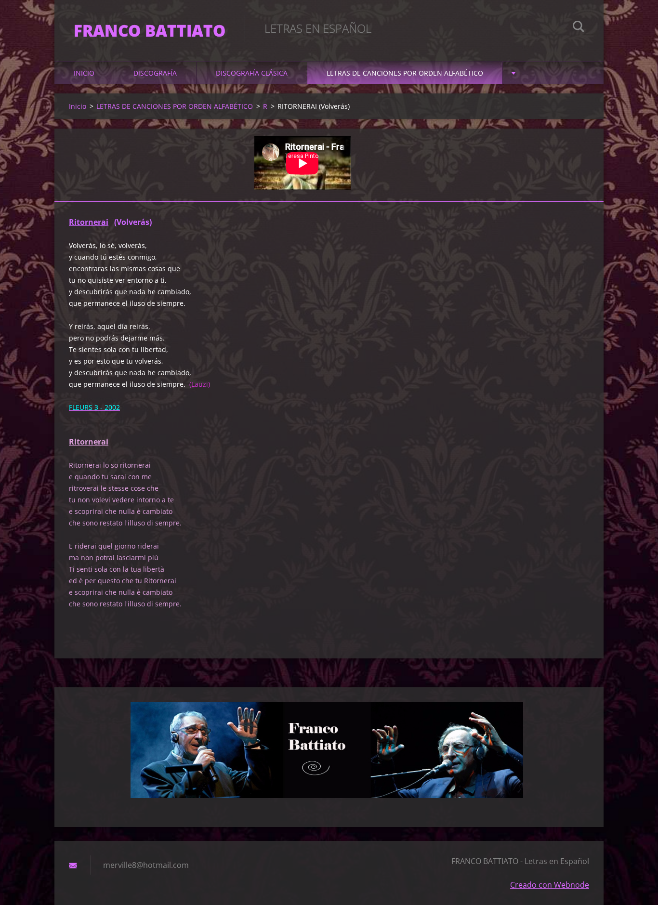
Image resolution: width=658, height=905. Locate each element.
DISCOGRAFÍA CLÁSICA (252, 73)
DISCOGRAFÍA (155, 73)
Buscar (578, 28)
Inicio (84, 73)
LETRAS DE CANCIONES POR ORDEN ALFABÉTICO (405, 73)
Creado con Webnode (549, 884)
